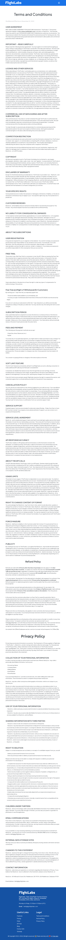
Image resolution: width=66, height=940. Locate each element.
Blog (18, 926)
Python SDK (20, 929)
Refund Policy (40, 918)
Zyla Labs (55, 936)
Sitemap (19, 931)
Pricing (19, 918)
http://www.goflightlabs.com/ (27, 31)
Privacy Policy (40, 921)
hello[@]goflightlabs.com (31, 906)
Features (19, 916)
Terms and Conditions (42, 916)
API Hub (19, 923)
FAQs (18, 921)
